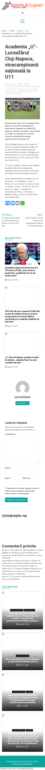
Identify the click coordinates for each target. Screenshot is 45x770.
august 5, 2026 (23, 665)
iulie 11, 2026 (23, 706)
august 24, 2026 (12, 280)
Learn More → (22, 403)
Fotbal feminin (29, 610)
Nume (8, 468)
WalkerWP (28, 764)
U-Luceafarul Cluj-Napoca (17, 91)
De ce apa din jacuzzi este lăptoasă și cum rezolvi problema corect (22, 660)
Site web (26, 478)
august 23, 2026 (12, 367)
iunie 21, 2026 (23, 747)
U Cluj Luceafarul (22, 89)
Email (8, 478)
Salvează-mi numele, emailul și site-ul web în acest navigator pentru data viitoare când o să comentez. (22, 491)
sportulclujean (11, 84)
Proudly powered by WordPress (19, 761)
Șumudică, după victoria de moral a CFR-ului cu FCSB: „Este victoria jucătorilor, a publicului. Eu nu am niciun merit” (21, 272)
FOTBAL (9, 86)
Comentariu (10, 434)
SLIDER (16, 86)
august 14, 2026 (23, 624)
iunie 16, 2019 (25, 84)
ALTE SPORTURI (17, 610)
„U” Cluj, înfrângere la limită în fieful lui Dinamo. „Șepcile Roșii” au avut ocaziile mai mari (22, 360)
